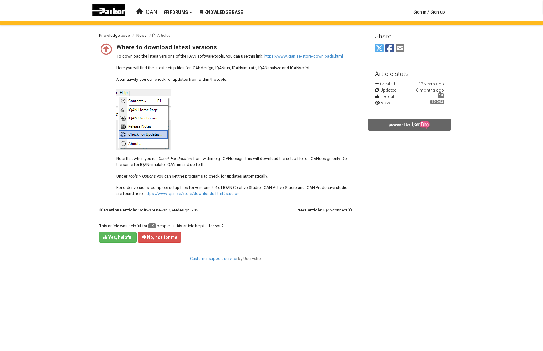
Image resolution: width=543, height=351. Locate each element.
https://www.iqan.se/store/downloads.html (303, 56)
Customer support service (213, 258)
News (141, 35)
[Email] (400, 48)
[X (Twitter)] (379, 48)
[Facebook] (389, 48)
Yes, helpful (120, 237)
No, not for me (161, 237)
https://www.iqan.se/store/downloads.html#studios (192, 193)
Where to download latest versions (166, 47)
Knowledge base (114, 35)
